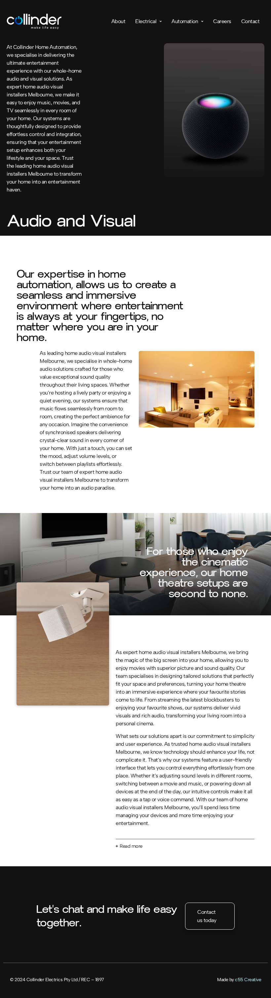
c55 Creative (248, 979)
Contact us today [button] (206, 916)
